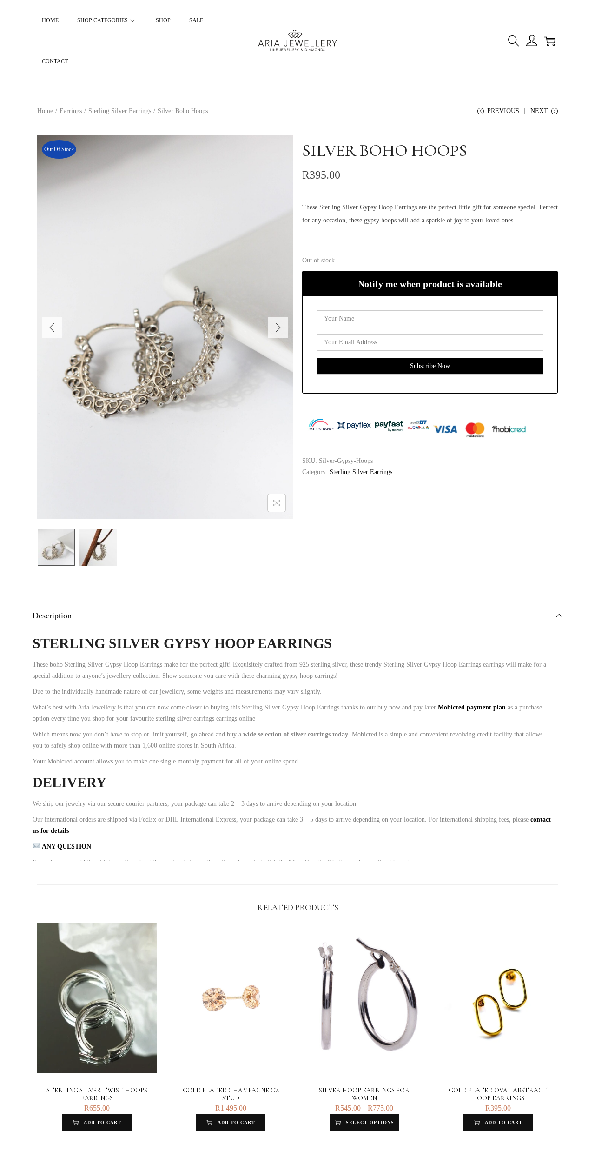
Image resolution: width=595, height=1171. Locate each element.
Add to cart (102, 1122)
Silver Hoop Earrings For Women (364, 1094)
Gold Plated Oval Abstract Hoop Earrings (498, 1094)
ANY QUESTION (65, 846)
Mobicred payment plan (472, 707)
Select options (370, 1122)
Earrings (71, 110)
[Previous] (52, 327)
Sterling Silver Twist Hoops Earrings (96, 1094)
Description (52, 615)
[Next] (278, 327)
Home (45, 110)
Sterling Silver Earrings (119, 110)
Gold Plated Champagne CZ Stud (231, 1094)
